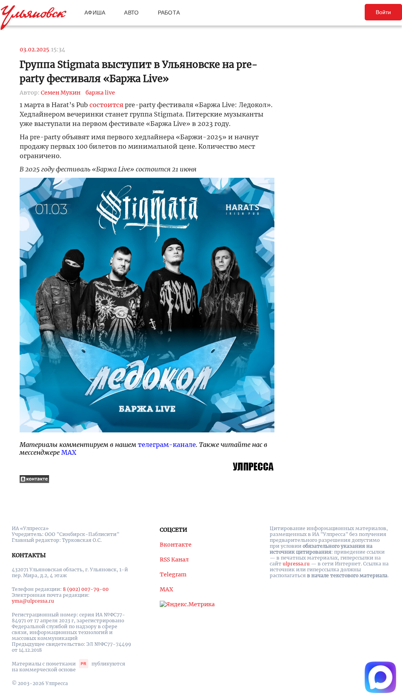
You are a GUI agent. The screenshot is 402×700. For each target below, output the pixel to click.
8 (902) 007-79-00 (86, 589)
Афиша (94, 12)
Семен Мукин (60, 92)
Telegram (173, 574)
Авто (131, 12)
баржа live (100, 92)
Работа (169, 12)
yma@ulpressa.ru (33, 601)
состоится (106, 105)
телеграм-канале (167, 444)
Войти (383, 12)
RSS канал (174, 559)
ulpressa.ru (296, 564)
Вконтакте (176, 544)
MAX (68, 452)
